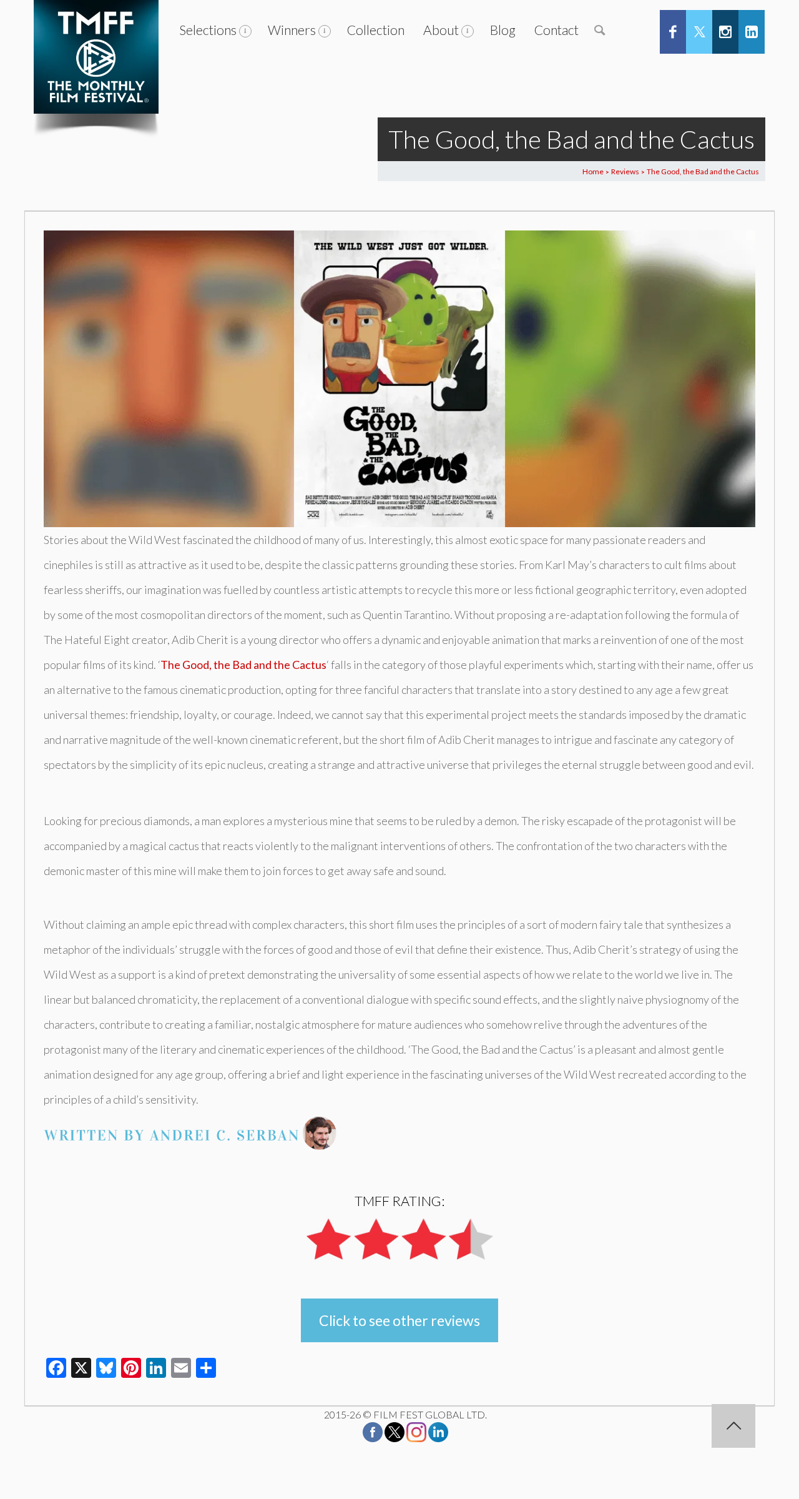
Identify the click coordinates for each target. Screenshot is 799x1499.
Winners (292, 29)
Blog (503, 29)
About (441, 29)
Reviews (625, 171)
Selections (208, 29)
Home (593, 171)
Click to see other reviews (399, 1320)
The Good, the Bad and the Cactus (243, 664)
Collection (375, 29)
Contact (556, 29)
